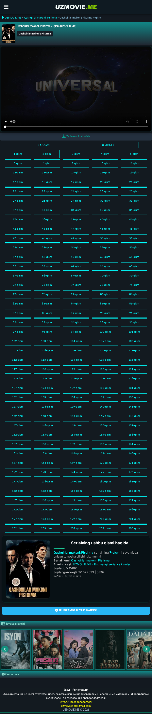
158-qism (47, 444)
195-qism (105, 509)
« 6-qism (44, 145)
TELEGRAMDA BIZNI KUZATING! (77, 610)
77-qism (18, 294)
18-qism (47, 182)
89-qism (76, 313)
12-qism (18, 172)
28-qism (47, 200)
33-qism (47, 210)
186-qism (134, 491)
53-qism (47, 247)
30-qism (105, 200)
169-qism (76, 463)
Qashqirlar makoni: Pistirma (40, 17)
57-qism (18, 257)
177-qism (18, 481)
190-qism (105, 500)
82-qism (18, 303)
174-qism (76, 472)
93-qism (47, 322)
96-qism (134, 322)
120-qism (105, 369)
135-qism (105, 397)
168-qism (47, 463)
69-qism (76, 275)
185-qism (105, 491)
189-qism (76, 500)
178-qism (47, 481)
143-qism (47, 416)
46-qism (134, 228)
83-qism (47, 303)
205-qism (105, 528)
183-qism (47, 491)
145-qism (105, 416)
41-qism (134, 219)
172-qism (18, 472)
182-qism (18, 491)
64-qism (76, 266)
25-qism (105, 191)
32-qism (18, 210)
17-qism (18, 182)
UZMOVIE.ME (12, 17)
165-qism (105, 453)
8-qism (47, 163)
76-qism (134, 285)
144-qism (76, 416)
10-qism (105, 163)
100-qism (105, 331)
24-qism (76, 191)
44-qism (76, 228)
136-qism (134, 397)
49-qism (76, 238)
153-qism (47, 434)
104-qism (76, 341)
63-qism (47, 266)
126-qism (134, 378)
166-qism (134, 453)
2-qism (46, 154)
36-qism (134, 210)
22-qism (18, 191)
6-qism (18, 163)
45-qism (105, 228)
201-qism (134, 519)
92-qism (18, 322)
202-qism (18, 528)
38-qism (47, 219)
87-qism (18, 313)
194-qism (76, 509)
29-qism (76, 200)
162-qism (18, 453)
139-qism (76, 406)
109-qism (76, 350)
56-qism (134, 247)
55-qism (105, 247)
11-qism (134, 163)
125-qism (105, 378)
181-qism (134, 481)
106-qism (134, 341)
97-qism (18, 331)
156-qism (134, 434)
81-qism (134, 294)
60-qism (105, 257)
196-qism (134, 509)
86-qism (134, 303)
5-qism (134, 154)
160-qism (105, 444)
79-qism (76, 294)
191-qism (134, 500)
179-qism (76, 481)
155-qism (105, 434)
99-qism (76, 331)
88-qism (47, 313)
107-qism (18, 350)
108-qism (47, 350)
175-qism (105, 472)
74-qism (76, 285)
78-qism (47, 294)
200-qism (105, 519)
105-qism (105, 341)
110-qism (105, 350)
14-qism (76, 172)
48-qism (47, 238)
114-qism (76, 359)
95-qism (105, 322)
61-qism (134, 257)
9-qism (76, 163)
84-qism (76, 303)
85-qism (105, 303)
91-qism (134, 313)
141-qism (134, 406)
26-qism (134, 191)
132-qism (18, 397)
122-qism (18, 378)
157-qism (18, 444)
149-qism (76, 425)
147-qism (18, 425)
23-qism (47, 191)
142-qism (18, 416)
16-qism (134, 172)
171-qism (134, 463)
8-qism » (108, 145)
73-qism (47, 285)
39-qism (76, 219)
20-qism (105, 182)
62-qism (18, 266)
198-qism (47, 519)
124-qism (76, 378)
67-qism (18, 275)
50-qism (105, 238)
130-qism (105, 388)
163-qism (47, 453)
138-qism (47, 406)
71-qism (134, 275)
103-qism (47, 341)
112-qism (18, 359)
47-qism (18, 238)
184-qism (76, 491)
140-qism (105, 406)
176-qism (134, 472)
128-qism (47, 388)
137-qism (18, 406)
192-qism (18, 509)
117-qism (18, 369)
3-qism (76, 154)
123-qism (47, 378)
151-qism (134, 425)
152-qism (18, 434)
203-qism (47, 528)
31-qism (134, 200)
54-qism (76, 247)
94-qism (76, 322)
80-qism (105, 294)
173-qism (47, 472)
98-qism (47, 331)
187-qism (18, 500)
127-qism (18, 388)
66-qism (134, 266)
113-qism (47, 359)
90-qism (105, 313)
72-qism (18, 285)
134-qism (76, 397)
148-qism (47, 425)
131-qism (134, 388)
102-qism (18, 341)
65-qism (105, 266)
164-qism (76, 453)
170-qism (105, 463)
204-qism (76, 528)
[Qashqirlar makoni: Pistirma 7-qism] (8, 33)
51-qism (134, 238)
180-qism (105, 481)
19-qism (76, 182)
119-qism (76, 369)
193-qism (47, 509)
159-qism (76, 444)
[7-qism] (28, 569)
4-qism (105, 154)
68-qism (47, 275)
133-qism (47, 397)
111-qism (134, 350)
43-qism (47, 228)
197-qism (18, 519)
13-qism (47, 172)
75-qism (105, 285)
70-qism (105, 275)
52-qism (18, 247)
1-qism (18, 154)
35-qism (105, 210)
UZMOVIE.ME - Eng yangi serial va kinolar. (102, 564)
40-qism (105, 219)
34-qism (76, 210)
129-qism (76, 388)
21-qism (134, 182)
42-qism (18, 228)
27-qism (18, 200)
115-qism (105, 359)
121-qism (134, 369)
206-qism (134, 528)
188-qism (47, 500)
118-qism (47, 369)
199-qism (76, 519)
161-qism (134, 444)
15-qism (105, 172)
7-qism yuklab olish (78, 136)
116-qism (134, 359)
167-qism (18, 463)
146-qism (134, 416)
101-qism (134, 331)
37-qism (18, 219)
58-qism (47, 257)
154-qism (76, 434)
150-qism (105, 425)
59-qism (76, 257)
